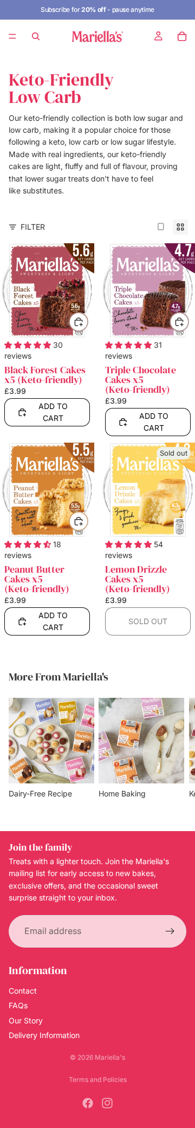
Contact (23, 990)
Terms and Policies (98, 1079)
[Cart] (182, 36)
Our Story (26, 1020)
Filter (33, 226)
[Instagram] (107, 1103)
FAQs (18, 1005)
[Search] (36, 36)
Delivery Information (44, 1035)
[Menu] (12, 36)
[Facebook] (87, 1103)
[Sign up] (170, 930)
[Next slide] (174, 755)
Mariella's (110, 1057)
